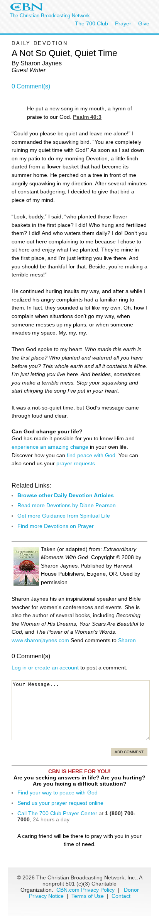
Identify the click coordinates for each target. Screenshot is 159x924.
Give (143, 23)
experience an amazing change (50, 447)
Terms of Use (88, 896)
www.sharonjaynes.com (40, 640)
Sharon (127, 640)
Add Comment (129, 752)
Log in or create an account (45, 667)
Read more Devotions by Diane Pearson (66, 505)
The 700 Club (91, 23)
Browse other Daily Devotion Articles (65, 495)
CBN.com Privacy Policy (85, 890)
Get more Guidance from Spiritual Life (63, 516)
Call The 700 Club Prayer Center (57, 813)
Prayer (123, 23)
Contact (121, 896)
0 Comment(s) (31, 86)
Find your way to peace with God (57, 792)
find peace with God (91, 455)
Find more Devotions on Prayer (55, 526)
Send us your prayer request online (60, 803)
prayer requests (75, 463)
